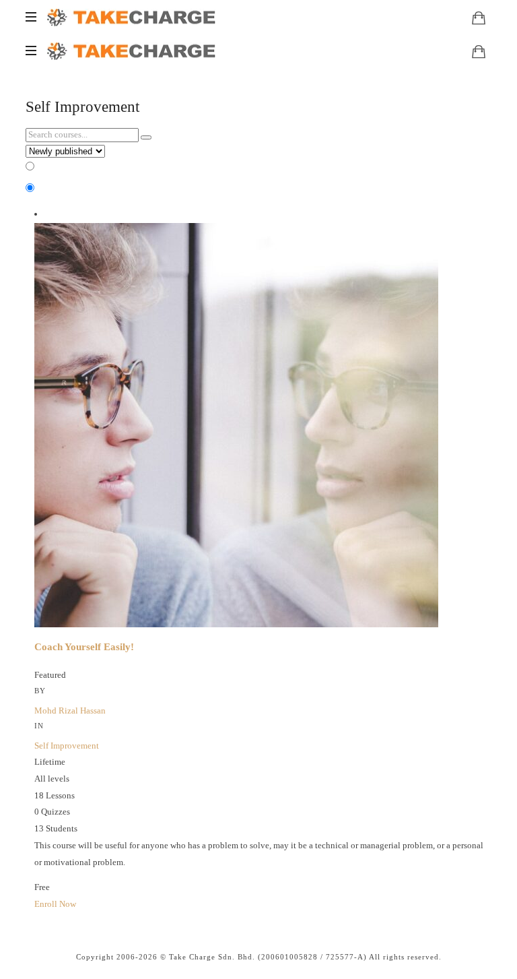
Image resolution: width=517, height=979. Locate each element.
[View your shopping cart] (478, 17)
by (40, 691)
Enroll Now (55, 904)
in (39, 726)
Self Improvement (66, 745)
